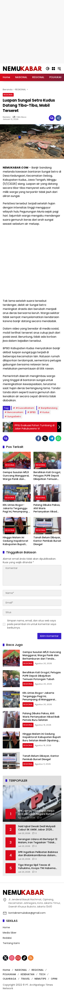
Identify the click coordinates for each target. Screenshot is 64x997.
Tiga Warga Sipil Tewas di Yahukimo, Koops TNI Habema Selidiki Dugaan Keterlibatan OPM (36, 866)
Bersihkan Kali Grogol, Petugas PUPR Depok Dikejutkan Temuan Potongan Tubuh (47, 476)
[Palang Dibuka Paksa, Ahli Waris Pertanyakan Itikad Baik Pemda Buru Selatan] (47, 493)
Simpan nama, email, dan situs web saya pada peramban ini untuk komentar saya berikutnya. (31, 624)
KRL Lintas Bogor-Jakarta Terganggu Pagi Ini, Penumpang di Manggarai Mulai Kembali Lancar (17, 508)
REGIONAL (8, 94)
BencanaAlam (15, 412)
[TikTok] (24, 958)
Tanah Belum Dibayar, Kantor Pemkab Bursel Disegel (47, 541)
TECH (42, 974)
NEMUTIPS (40, 978)
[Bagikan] (58, 118)
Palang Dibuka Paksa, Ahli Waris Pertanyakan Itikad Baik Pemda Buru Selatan (46, 508)
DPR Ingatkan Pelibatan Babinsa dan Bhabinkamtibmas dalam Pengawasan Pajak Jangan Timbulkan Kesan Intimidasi (38, 854)
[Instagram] (12, 958)
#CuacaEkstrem (25, 408)
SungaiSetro (14, 416)
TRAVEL (25, 978)
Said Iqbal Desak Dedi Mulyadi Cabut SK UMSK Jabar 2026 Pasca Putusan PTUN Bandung (36, 828)
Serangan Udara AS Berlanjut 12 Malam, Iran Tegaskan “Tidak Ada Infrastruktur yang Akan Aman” (37, 841)
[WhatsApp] (58, 438)
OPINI (54, 978)
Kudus (45, 412)
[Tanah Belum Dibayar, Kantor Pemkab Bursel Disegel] (47, 525)
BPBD (33, 412)
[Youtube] (18, 958)
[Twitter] (45, 438)
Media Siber (9, 932)
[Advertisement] (32, 31)
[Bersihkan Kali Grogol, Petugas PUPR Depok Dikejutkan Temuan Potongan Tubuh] (47, 460)
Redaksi (7, 117)
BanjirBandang (49, 408)
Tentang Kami (11, 943)
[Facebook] (38, 438)
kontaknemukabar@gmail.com (27, 913)
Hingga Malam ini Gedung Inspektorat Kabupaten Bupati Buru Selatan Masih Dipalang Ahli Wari (15, 541)
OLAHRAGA (9, 978)
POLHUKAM (9, 974)
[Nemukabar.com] (22, 68)
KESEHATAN (27, 974)
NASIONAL (21, 970)
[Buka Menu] (53, 69)
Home (6, 927)
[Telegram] (52, 438)
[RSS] (30, 958)
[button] (48, 69)
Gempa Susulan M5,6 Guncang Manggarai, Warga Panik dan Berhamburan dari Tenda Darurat (16, 476)
